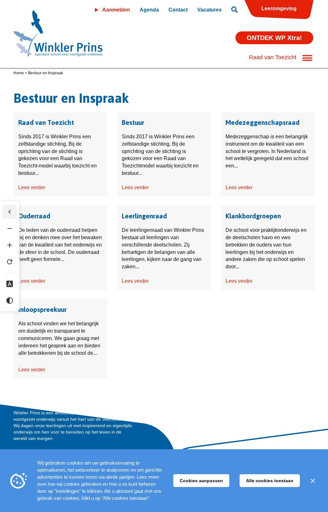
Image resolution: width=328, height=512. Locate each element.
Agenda (149, 9)
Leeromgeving (279, 8)
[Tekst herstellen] (10, 262)
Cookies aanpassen (201, 480)
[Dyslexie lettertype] (10, 284)
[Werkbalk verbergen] (10, 212)
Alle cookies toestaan (269, 480)
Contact (178, 9)
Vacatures (209, 9)
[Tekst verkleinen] (10, 228)
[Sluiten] (312, 480)
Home (18, 73)
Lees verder (31, 187)
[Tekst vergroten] (10, 245)
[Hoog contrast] (10, 300)
